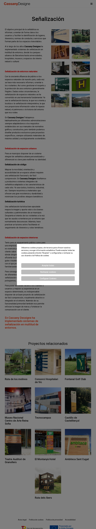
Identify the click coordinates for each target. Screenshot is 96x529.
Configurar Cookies (48, 278)
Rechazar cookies (48, 272)
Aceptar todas (48, 265)
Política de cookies (41, 256)
